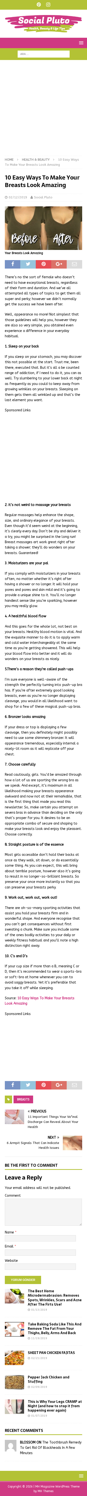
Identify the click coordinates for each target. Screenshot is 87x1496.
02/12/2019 (18, 197)
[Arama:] (44, 54)
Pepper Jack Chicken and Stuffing (48, 1379)
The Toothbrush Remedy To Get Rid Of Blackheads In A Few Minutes (50, 1447)
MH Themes (45, 1491)
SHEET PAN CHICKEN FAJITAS (51, 1352)
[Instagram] (48, 5)
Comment (13, 1196)
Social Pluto (43, 197)
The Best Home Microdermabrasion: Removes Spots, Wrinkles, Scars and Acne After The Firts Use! (55, 1297)
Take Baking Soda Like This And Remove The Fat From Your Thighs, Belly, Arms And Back (54, 1329)
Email (9, 1246)
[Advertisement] (43, 110)
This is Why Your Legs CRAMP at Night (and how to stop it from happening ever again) (55, 1406)
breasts (23, 1099)
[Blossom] (10, 1448)
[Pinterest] (39, 5)
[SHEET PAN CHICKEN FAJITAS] (14, 1358)
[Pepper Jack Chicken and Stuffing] (14, 1382)
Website (11, 1261)
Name (10, 1232)
